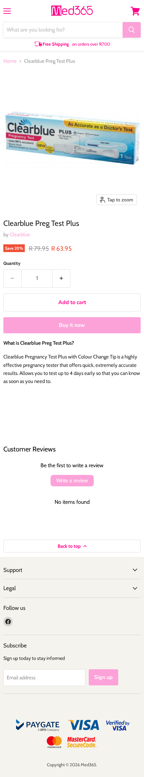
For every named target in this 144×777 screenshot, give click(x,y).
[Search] (132, 30)
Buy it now (72, 325)
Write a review (72, 480)
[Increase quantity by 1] (62, 278)
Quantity (11, 263)
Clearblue (20, 235)
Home (10, 61)
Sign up (103, 677)
